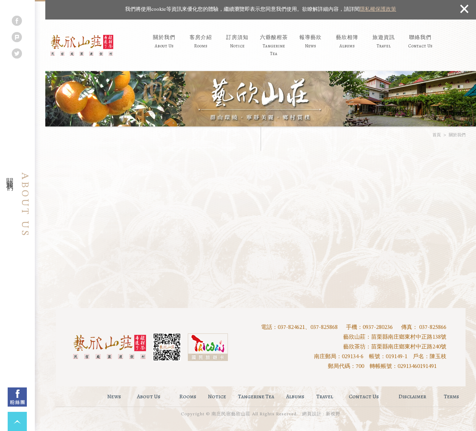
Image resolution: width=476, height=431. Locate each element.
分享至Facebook (17, 21)
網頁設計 (312, 414)
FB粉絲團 (17, 397)
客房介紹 (201, 41)
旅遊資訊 (384, 41)
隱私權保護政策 (378, 9)
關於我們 (164, 41)
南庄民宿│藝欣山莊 (82, 45)
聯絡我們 (420, 41)
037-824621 (291, 327)
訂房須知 (237, 41)
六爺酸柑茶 (274, 45)
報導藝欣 (310, 41)
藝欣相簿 (347, 41)
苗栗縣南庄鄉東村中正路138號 (408, 337)
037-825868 (324, 327)
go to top (17, 421)
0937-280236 (378, 327)
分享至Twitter (17, 53)
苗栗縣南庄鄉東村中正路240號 (408, 347)
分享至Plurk (17, 37)
